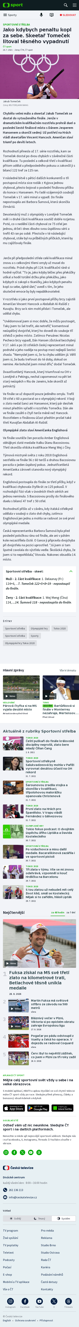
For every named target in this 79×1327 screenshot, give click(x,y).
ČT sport (7, 46)
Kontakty (47, 1289)
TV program (10, 1230)
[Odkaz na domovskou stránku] (18, 5)
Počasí (7, 1267)
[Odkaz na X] (22, 1152)
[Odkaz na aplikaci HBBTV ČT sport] (62, 1108)
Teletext (8, 1252)
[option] (15, 1218)
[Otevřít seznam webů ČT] (74, 5)
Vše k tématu (68, 670)
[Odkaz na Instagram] (6, 1152)
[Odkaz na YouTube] (31, 1152)
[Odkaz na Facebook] (14, 1152)
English (7, 1320)
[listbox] (39, 1218)
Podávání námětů (52, 1274)
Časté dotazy (49, 1282)
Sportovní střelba (16, 24)
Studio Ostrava (50, 1252)
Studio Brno (48, 1245)
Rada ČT (46, 1260)
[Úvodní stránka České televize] (18, 1168)
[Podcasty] (41, 14)
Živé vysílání (10, 1238)
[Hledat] (65, 5)
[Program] (51, 14)
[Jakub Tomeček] (39, 77)
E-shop (7, 1274)
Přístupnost (46, 1320)
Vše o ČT (8, 1289)
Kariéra (45, 1267)
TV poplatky (10, 1245)
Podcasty (9, 1260)
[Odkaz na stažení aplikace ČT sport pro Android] (38, 1108)
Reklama (46, 1238)
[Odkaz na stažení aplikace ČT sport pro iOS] (14, 1108)
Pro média (47, 1230)
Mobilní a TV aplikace (16, 1282)
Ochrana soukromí (25, 1320)
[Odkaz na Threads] (39, 1152)
